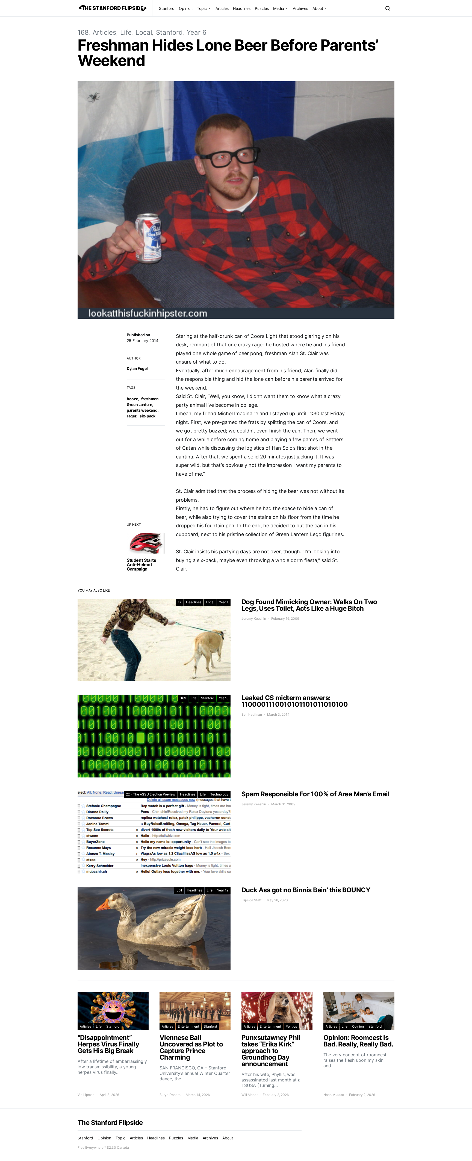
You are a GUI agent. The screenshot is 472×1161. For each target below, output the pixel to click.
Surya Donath (170, 1095)
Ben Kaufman (251, 714)
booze (132, 398)
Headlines (241, 8)
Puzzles (262, 8)
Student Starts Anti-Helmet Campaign (141, 564)
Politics (291, 1026)
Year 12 (222, 890)
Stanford (167, 8)
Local (143, 32)
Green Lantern (139, 404)
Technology (219, 794)
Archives (300, 8)
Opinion (186, 8)
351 (179, 890)
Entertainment (188, 1026)
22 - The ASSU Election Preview (150, 794)
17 (179, 602)
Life (126, 32)
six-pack (147, 416)
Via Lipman (86, 1095)
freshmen (149, 398)
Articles (222, 8)
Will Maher (249, 1095)
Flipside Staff (251, 900)
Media (278, 8)
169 (183, 698)
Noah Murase (333, 1095)
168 (83, 32)
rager (131, 416)
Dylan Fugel (137, 368)
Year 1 (223, 602)
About (317, 8)
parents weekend (142, 410)
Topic (202, 8)
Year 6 (196, 32)
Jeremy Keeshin (253, 618)
